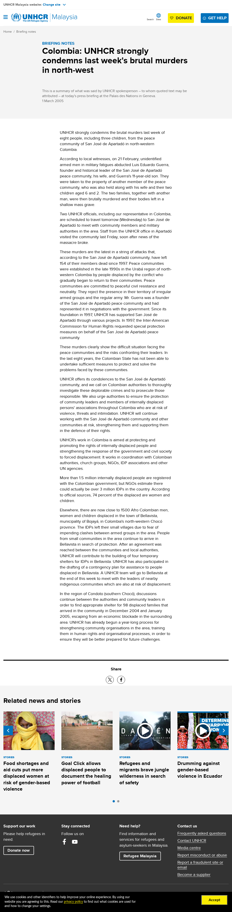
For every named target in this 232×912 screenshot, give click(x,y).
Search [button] (150, 19)
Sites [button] (158, 19)
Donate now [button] (18, 850)
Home (7, 31)
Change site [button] (51, 4)
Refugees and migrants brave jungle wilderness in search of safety (144, 773)
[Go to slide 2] (119, 802)
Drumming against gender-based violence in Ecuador (199, 770)
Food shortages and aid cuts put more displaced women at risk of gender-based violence (26, 776)
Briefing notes (26, 31)
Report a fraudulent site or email (200, 865)
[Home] (26, 17)
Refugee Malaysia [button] (142, 856)
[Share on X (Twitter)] (110, 680)
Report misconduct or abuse (202, 855)
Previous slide (8, 730)
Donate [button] (184, 18)
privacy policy (73, 901)
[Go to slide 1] (115, 802)
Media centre (189, 847)
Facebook (64, 842)
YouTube (75, 842)
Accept (214, 900)
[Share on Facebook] (121, 680)
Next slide (224, 730)
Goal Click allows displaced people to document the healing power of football (86, 773)
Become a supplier (193, 874)
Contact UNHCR (191, 840)
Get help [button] (218, 18)
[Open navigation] (5, 17)
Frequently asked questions (201, 833)
